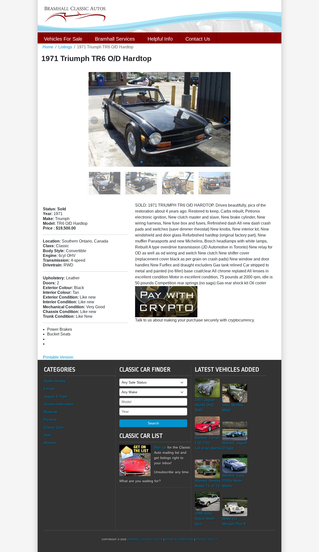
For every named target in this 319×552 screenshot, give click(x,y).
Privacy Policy (207, 539)
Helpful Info (160, 38)
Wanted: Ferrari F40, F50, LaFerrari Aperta (208, 443)
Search (153, 423)
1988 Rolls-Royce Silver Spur (205, 518)
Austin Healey (55, 381)
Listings (65, 47)
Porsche (50, 420)
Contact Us (197, 38)
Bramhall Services (115, 38)
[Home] (159, 16)
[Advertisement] (192, 336)
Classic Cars (54, 427)
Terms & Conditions (179, 539)
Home (48, 47)
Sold (47, 435)
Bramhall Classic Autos (144, 539)
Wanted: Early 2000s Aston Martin (233, 480)
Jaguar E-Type (55, 396)
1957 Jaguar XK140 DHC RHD (205, 405)
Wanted (50, 443)
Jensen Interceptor (59, 404)
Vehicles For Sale (63, 38)
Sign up (160, 447)
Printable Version (58, 357)
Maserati (51, 412)
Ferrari (49, 389)
